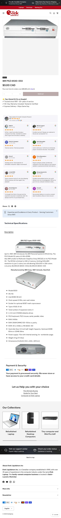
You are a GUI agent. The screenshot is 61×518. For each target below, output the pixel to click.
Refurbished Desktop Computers (30, 434)
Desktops (29, 7)
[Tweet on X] (9, 206)
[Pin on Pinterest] (15, 206)
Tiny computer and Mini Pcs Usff (50, 432)
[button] (57, 13)
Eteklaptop (10, 514)
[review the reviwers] (27, 126)
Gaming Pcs (38, 7)
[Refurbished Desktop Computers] (30, 420)
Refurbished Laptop (11, 432)
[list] (30, 47)
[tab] (8, 232)
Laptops (21, 7)
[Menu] (3, 13)
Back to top (30, 457)
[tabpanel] (30, 295)
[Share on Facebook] (12, 206)
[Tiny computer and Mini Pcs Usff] (50, 420)
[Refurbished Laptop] (11, 420)
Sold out (41, 94)
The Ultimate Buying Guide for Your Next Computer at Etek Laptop (30, 393)
